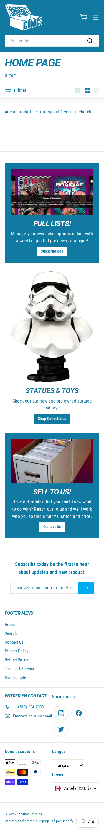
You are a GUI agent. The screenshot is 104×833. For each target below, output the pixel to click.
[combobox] (52, 41)
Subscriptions (52, 251)
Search (11, 633)
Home (10, 624)
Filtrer (19, 90)
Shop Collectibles (52, 418)
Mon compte (15, 677)
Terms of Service (19, 668)
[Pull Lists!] (52, 192)
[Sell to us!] (52, 461)
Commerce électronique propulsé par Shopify (39, 821)
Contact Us (52, 526)
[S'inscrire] (86, 588)
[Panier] (83, 17)
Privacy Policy (17, 651)
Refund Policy (16, 659)
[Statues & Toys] (52, 326)
